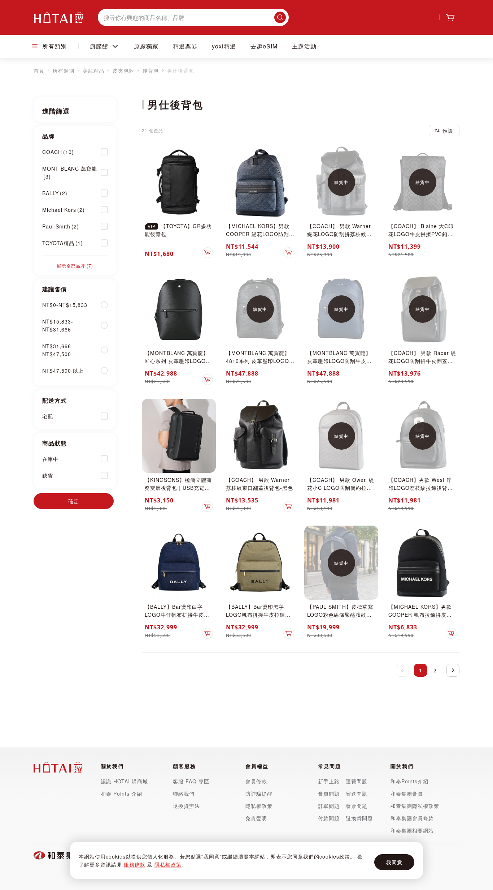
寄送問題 (356, 793)
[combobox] (193, 17)
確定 (73, 501)
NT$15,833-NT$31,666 (57, 325)
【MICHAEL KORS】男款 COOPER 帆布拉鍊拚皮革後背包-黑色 (420, 614)
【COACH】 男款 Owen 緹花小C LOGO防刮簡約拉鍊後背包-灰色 (340, 487)
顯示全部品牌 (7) (75, 265)
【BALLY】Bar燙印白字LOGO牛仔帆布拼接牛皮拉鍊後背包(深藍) (177, 614)
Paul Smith (60, 226)
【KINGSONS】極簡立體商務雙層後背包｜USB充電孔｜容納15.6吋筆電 (178, 487)
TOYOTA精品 (62, 243)
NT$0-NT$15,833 (64, 304)
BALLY (54, 193)
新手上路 (329, 781)
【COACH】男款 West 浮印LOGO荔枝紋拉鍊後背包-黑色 (421, 487)
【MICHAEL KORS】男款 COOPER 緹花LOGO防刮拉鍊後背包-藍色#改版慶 (257, 233)
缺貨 (47, 475)
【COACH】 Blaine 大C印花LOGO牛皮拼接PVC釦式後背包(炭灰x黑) (421, 233)
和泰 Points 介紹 (121, 793)
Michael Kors (63, 209)
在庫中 (50, 458)
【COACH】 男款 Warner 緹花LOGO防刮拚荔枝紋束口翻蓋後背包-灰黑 (339, 233)
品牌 (48, 136)
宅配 (47, 416)
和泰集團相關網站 (412, 830)
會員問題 (329, 793)
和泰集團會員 (407, 793)
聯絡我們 (184, 793)
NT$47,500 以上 (63, 370)
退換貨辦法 (186, 805)
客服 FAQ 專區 (191, 781)
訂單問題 (329, 805)
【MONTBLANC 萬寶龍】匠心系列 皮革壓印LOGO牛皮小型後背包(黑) (178, 360)
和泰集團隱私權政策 (415, 805)
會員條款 (256, 781)
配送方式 (54, 400)
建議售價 (54, 289)
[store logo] (58, 17)
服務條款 (134, 864)
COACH (58, 151)
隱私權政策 (168, 864)
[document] (246, 860)
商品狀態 (54, 443)
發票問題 (356, 805)
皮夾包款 (123, 70)
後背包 (151, 70)
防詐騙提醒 (258, 793)
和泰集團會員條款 (412, 818)
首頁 (39, 70)
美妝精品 (93, 70)
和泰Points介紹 (409, 781)
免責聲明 (256, 818)
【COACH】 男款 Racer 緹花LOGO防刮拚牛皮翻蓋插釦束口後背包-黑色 (422, 360)
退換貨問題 (359, 818)
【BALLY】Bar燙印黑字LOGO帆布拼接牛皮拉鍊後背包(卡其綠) (258, 614)
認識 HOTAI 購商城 (124, 781)
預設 (447, 130)
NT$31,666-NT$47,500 (57, 350)
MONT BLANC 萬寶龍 (69, 172)
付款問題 (329, 818)
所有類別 (63, 70)
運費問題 (356, 781)
